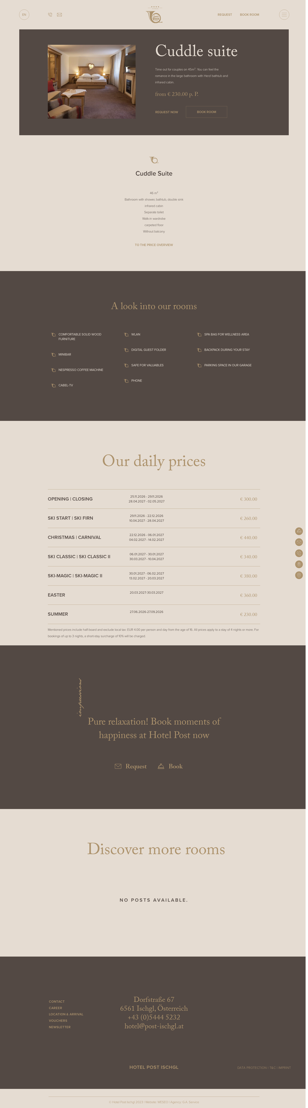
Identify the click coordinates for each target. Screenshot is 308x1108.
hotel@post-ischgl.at (154, 1027)
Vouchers (58, 1020)
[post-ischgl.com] (154, 14)
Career (55, 1008)
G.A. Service (190, 1102)
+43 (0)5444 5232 (154, 1018)
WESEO (163, 1102)
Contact (57, 1001)
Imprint (284, 1067)
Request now (166, 112)
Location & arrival (66, 1014)
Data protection (252, 1067)
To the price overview (154, 244)
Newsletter (60, 1027)
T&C (273, 1067)
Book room (206, 112)
